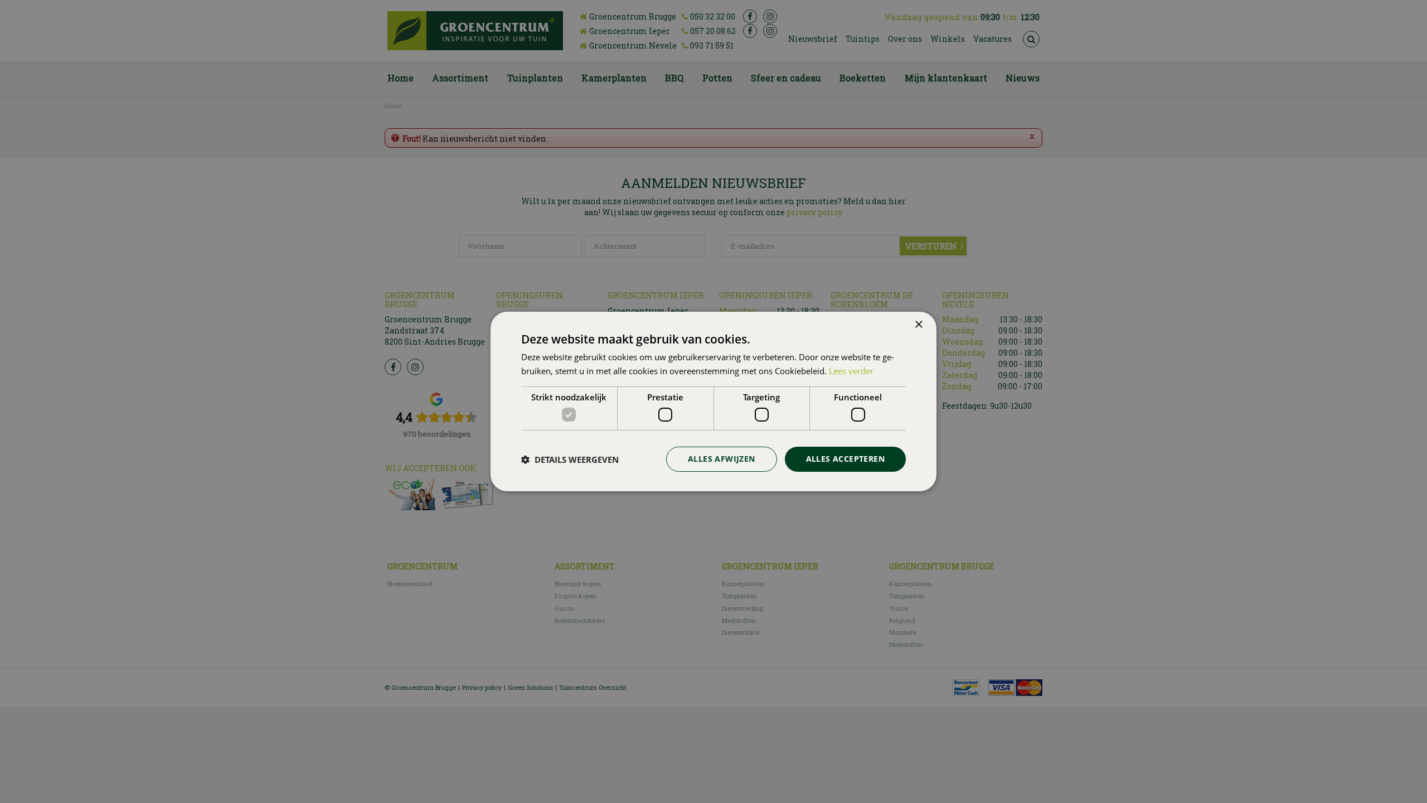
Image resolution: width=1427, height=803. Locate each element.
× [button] (918, 325)
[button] (570, 459)
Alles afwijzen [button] (721, 458)
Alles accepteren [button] (845, 458)
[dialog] (713, 401)
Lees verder (851, 370)
